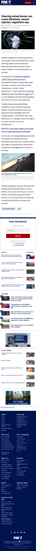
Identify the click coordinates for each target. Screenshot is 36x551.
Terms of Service (19, 245)
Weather (20, 458)
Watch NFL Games (6, 502)
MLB (2, 489)
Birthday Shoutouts (22, 417)
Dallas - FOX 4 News (22, 485)
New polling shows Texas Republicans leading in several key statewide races (11, 255)
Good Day (20, 414)
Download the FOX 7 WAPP (22, 464)
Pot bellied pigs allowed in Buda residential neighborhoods (13, 270)
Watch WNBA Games (7, 522)
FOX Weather (20, 473)
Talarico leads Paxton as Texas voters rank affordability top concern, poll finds (12, 285)
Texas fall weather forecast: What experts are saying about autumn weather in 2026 (22, 298)
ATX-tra (19, 451)
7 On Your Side (21, 439)
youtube (21, 532)
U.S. (19, 209)
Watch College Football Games (7, 504)
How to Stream (5, 437)
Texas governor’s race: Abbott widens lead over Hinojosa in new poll (21, 306)
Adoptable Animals (22, 425)
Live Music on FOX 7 (22, 423)
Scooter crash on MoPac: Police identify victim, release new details (11, 263)
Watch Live (28, 2)
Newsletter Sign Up (6, 464)
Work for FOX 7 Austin (7, 468)
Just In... (4, 252)
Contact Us (4, 462)
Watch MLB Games (6, 507)
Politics (3, 423)
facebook (11, 532)
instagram (18, 532)
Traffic (3, 419)
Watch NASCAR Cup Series (6, 510)
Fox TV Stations (17, 25)
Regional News (22, 483)
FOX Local (5, 435)
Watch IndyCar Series (7, 513)
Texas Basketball (6, 493)
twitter (14, 532)
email (24, 532)
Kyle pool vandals (6, 360)
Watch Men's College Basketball (7, 515)
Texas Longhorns (6, 485)
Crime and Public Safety (5, 425)
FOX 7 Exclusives (23, 435)
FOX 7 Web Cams (21, 471)
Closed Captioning (6, 472)
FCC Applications (5, 476)
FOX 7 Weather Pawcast (21, 461)
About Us (4, 458)
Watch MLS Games (6, 524)
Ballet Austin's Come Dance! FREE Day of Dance (11, 368)
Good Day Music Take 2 (7, 449)
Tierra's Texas (5, 439)
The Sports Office (6, 443)
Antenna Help (5, 478)
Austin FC (3, 487)
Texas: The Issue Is (22, 443)
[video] (30, 354)
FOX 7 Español (5, 441)
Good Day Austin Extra (7, 447)
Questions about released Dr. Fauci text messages (11, 353)
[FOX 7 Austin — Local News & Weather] (6, 3)
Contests (19, 427)
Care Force (20, 445)
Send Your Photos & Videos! (22, 468)
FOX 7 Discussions (22, 449)
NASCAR (3, 491)
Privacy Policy (20, 244)
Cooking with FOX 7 (22, 421)
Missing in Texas (21, 447)
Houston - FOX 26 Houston (21, 487)
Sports (3, 483)
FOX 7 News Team (6, 466)
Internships (4, 470)
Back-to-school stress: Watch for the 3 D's (12, 375)
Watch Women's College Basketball (6, 519)
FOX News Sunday (6, 428)
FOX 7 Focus (20, 441)
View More (30, 252)
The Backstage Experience (5, 453)
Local (2, 417)
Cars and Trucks (25, 25)
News (3, 414)
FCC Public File (5, 474)
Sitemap (3, 430)
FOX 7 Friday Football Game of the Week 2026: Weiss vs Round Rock (12, 278)
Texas (3, 421)
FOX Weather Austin (6, 445)
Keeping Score (20, 419)
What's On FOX (5, 460)
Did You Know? (21, 475)
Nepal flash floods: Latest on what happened (13, 382)
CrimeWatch (20, 437)
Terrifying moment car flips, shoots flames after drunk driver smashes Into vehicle (16, 174)
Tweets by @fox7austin (7, 407)
